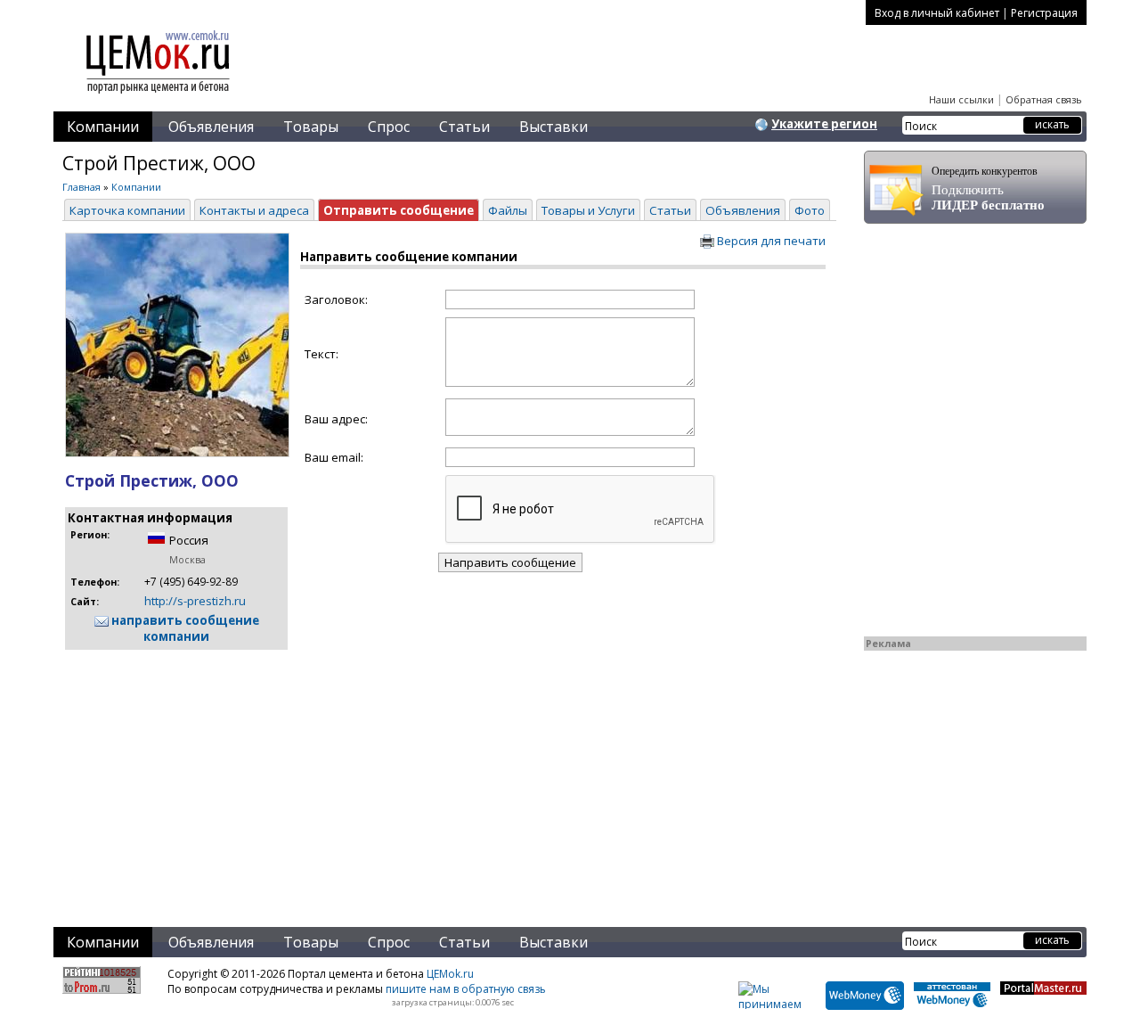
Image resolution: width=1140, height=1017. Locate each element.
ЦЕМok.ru (450, 973)
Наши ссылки (961, 99)
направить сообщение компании (184, 628)
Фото (809, 210)
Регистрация (1044, 13)
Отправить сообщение (398, 210)
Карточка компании (127, 210)
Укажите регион (824, 124)
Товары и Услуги (588, 210)
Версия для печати (770, 241)
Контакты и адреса (254, 210)
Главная (81, 186)
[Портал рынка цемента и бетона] (158, 95)
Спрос (389, 126)
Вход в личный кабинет (937, 13)
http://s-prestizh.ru (195, 601)
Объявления (211, 126)
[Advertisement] (449, 777)
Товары (310, 126)
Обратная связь (1044, 99)
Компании (103, 126)
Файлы (507, 210)
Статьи (464, 126)
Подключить (988, 188)
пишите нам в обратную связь (466, 988)
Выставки (553, 126)
